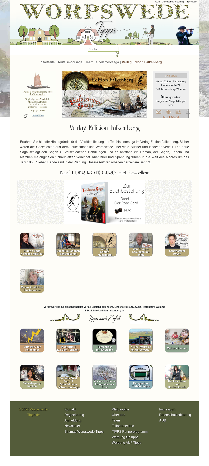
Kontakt (70, 409)
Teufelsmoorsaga (70, 62)
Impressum (191, 1)
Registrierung (74, 415)
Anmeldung (72, 420)
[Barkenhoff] (84, 26)
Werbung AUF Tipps (126, 442)
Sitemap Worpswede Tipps (83, 431)
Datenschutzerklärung (173, 1)
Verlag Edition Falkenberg (142, 62)
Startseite (48, 62)
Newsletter (72, 426)
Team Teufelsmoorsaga (102, 62)
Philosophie (120, 409)
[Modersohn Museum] (34, 26)
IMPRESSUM (170, 116)
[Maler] (139, 26)
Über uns (118, 415)
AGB (157, 1)
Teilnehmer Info (123, 426)
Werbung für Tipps (125, 437)
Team (116, 420)
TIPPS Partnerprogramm (130, 431)
